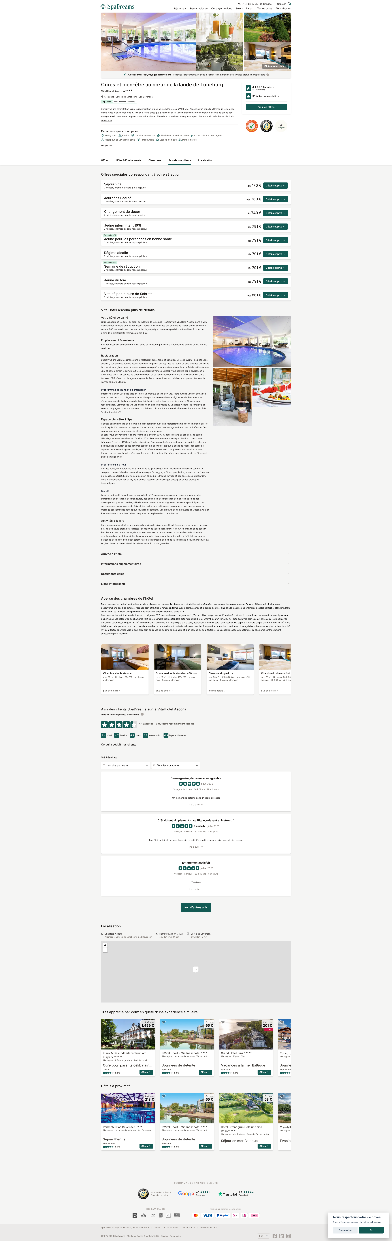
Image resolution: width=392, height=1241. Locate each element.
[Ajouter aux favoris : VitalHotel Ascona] (287, 16)
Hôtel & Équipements (128, 160)
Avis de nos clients (179, 160)
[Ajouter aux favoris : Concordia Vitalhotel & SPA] (281, 1022)
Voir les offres (266, 107)
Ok (371, 1230)
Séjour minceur (244, 8)
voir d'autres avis (196, 907)
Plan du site (175, 1236)
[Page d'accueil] (118, 5)
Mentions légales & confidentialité (143, 1236)
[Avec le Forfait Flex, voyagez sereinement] (267, 74)
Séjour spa (179, 8)
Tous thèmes (283, 8)
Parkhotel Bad (119, 1127)
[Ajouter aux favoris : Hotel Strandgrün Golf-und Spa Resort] (222, 1096)
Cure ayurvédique (221, 8)
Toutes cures (264, 8)
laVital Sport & (181, 1053)
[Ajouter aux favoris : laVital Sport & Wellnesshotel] (163, 1022)
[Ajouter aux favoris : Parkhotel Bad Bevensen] (104, 1096)
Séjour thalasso (199, 8)
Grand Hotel (232, 1053)
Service (164, 1236)
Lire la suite (106, 120)
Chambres (155, 160)
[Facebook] (274, 1236)
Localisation (205, 160)
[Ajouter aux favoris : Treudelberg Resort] (281, 1096)
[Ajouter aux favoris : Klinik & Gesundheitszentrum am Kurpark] (104, 1022)
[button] (196, 969)
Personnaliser (345, 1230)
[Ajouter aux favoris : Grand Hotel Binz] (222, 1022)
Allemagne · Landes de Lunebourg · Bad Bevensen (128, 97)
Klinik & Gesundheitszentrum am (124, 1055)
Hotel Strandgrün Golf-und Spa (241, 1129)
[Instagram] (288, 1236)
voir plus (105, 145)
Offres (105, 160)
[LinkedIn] (281, 1236)
